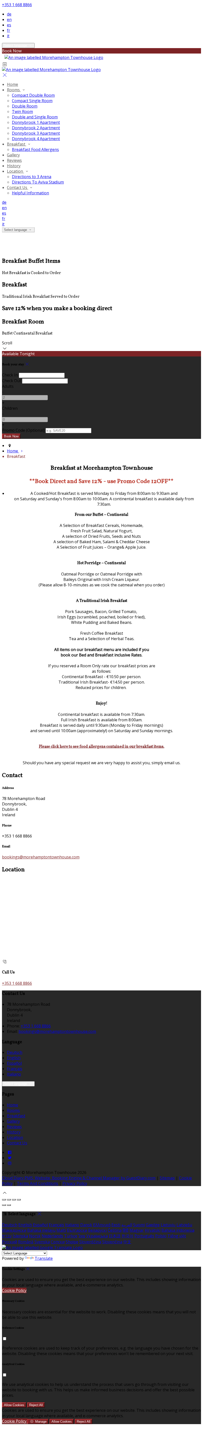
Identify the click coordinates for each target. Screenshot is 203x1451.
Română (25, 1242)
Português (144, 1236)
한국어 (127, 1236)
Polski (160, 1236)
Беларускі (97, 1230)
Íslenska (20, 1236)
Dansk (86, 1225)
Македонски (14, 1230)
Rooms (14, 90)
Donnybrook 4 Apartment (36, 138)
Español (14, 1063)
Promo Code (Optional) (23, 430)
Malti (61, 1230)
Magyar (136, 1230)
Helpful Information (30, 193)
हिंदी (125, 1230)
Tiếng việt (176, 1236)
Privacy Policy (74, 1183)
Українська (97, 1236)
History (14, 165)
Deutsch (14, 1052)
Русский (9, 1242)
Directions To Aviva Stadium (38, 182)
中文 (127, 1242)
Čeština (115, 1230)
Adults (8, 386)
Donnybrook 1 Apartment (36, 122)
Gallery (13, 155)
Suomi (139, 1225)
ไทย (81, 1236)
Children (10, 408)
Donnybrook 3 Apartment (36, 133)
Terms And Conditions (37, 1183)
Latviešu (184, 1225)
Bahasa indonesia (177, 1230)
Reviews (14, 160)
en (9, 19)
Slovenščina (90, 1242)
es (9, 25)
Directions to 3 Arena (31, 176)
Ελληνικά (101, 1225)
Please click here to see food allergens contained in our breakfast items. (101, 746)
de (9, 14)
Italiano (14, 1074)
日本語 (115, 1236)
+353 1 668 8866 (17, 4)
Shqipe (72, 1242)
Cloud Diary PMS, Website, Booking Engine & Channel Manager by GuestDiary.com (78, 1178)
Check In (10, 375)
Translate (44, 1258)
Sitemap (167, 1178)
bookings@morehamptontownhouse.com (40, 857)
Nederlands (52, 1236)
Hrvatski (152, 1230)
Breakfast (16, 144)
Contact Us (17, 187)
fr (8, 30)
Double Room (24, 106)
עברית (7, 1236)
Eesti (115, 1225)
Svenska (42, 1242)
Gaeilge (153, 1225)
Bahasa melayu (41, 1230)
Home (12, 84)
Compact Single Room (32, 100)
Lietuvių (168, 1225)
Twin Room (22, 111)
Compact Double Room (33, 95)
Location (15, 171)
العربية (126, 1225)
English (14, 1057)
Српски (58, 1242)
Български (77, 1230)
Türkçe (70, 1236)
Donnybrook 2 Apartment (36, 127)
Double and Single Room (35, 117)
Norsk (35, 1236)
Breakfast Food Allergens (35, 149)
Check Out (11, 380)
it (8, 35)
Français (14, 1068)
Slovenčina (112, 1242)
